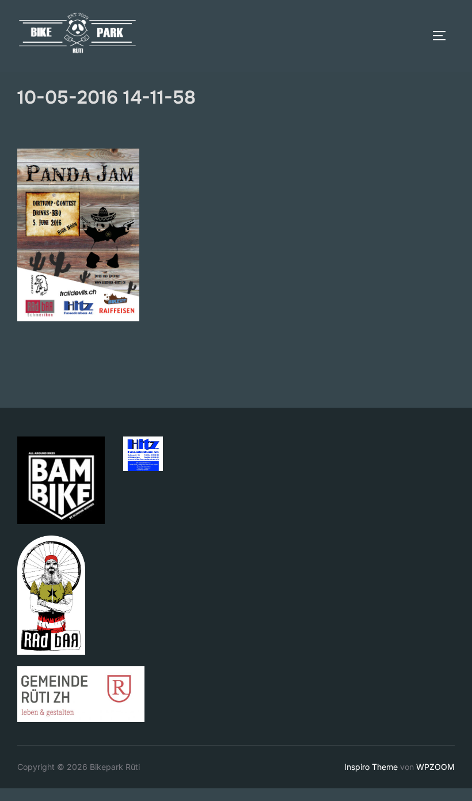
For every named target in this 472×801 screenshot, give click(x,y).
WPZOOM (435, 767)
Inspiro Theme (371, 767)
